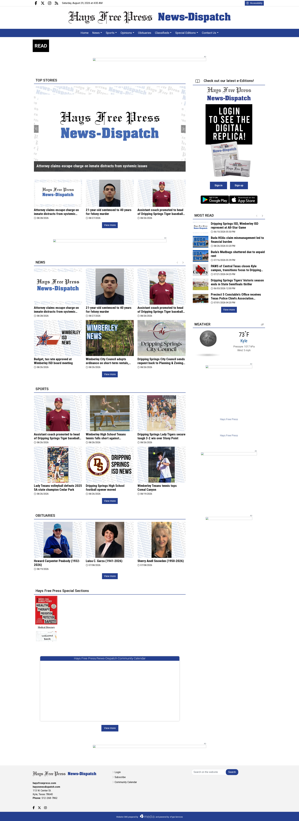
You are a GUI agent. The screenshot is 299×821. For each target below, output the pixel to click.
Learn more (273, 815)
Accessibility (256, 3)
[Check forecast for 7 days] (208, 343)
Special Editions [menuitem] (185, 33)
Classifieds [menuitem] (162, 33)
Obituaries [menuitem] (144, 33)
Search (232, 772)
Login (118, 772)
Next (183, 129)
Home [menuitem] (84, 33)
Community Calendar (126, 782)
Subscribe (120, 777)
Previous (36, 129)
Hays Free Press (229, 419)
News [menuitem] (96, 33)
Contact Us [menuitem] (209, 33)
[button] (262, 324)
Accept (288, 815)
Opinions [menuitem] (126, 33)
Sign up (239, 185)
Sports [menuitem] (110, 33)
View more (110, 225)
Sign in (218, 185)
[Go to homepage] (150, 18)
